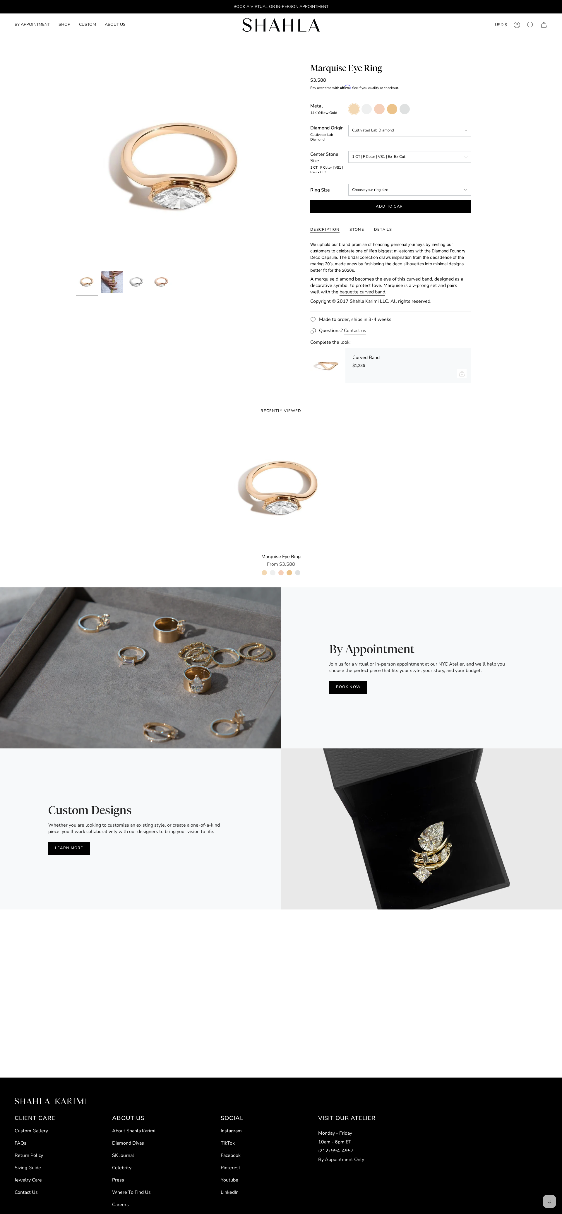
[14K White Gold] (272, 572)
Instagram (231, 1131)
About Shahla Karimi (133, 1131)
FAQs (20, 1143)
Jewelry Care (28, 1180)
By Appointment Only (341, 1159)
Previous (76, 165)
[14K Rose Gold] (281, 572)
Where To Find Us (131, 1192)
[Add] (462, 373)
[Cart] (544, 25)
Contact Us (26, 1192)
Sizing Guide (28, 1168)
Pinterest (230, 1168)
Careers (120, 1204)
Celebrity (121, 1168)
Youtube (229, 1180)
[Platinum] (297, 572)
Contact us (355, 330)
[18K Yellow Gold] (289, 572)
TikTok (228, 1143)
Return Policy (29, 1155)
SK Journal (123, 1155)
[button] (64, 25)
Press (118, 1180)
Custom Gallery (31, 1131)
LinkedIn (230, 1192)
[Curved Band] (327, 365)
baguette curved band (362, 292)
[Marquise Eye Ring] (281, 487)
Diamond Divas (128, 1143)
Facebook (231, 1155)
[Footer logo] (50, 1101)
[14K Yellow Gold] (264, 572)
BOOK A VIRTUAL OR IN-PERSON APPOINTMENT (281, 6)
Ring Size (320, 190)
